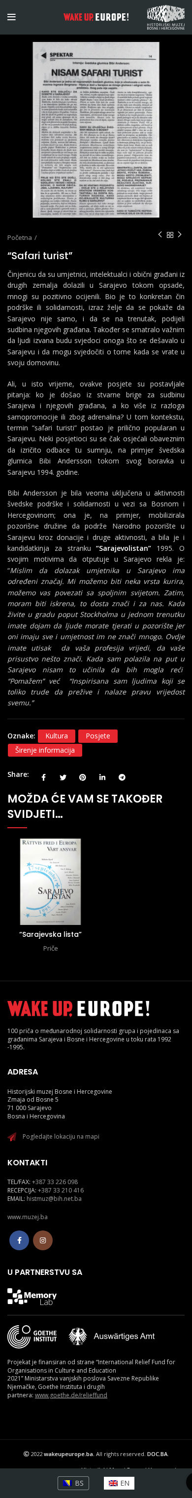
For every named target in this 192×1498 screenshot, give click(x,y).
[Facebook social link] (43, 774)
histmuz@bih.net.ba (54, 1198)
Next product (180, 235)
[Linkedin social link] (102, 774)
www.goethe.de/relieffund (71, 1395)
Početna (19, 237)
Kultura (56, 735)
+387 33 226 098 (55, 1182)
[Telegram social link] (122, 774)
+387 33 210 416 (61, 1190)
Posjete (98, 735)
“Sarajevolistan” (123, 548)
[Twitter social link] (63, 774)
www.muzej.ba (27, 1217)
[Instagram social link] (43, 1240)
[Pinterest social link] (83, 774)
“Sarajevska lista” (50, 934)
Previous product (160, 235)
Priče (50, 948)
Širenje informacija (45, 750)
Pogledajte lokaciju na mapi (61, 1136)
